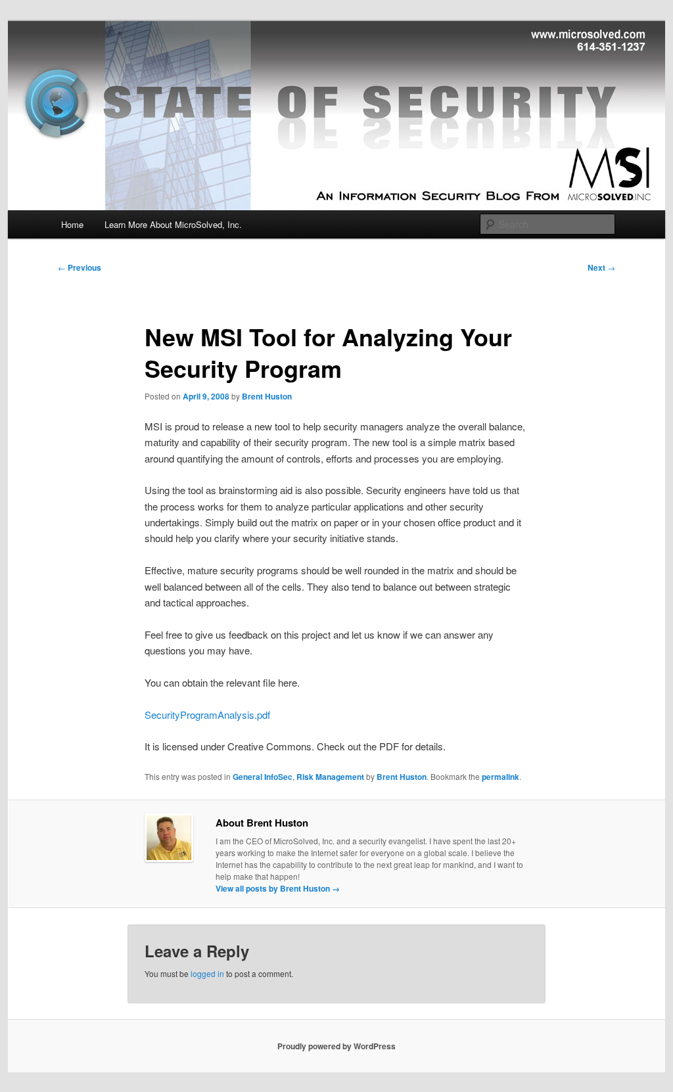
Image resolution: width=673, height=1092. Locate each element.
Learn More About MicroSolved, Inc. (173, 224)
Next (601, 267)
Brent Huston (267, 396)
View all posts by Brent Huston (278, 888)
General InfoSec (262, 777)
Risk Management (330, 777)
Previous (79, 267)
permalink (500, 777)
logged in (207, 973)
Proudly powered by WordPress (336, 1046)
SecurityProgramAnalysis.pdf (207, 714)
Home (72, 224)
